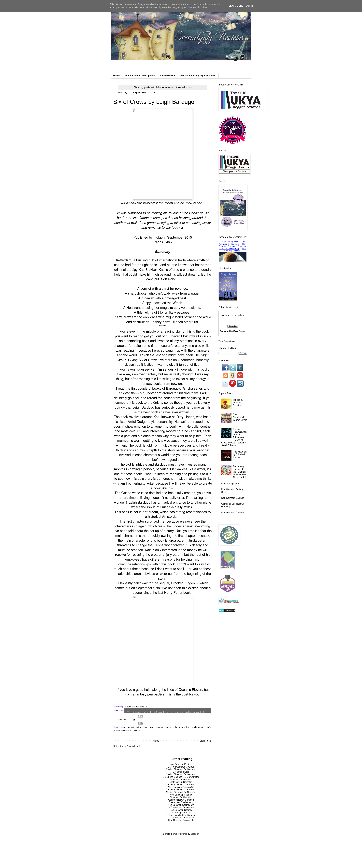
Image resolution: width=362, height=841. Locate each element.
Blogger (194, 834)
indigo (186, 727)
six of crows (135, 730)
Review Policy (167, 75)
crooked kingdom (155, 727)
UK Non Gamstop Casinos (181, 767)
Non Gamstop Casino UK (181, 820)
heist (181, 727)
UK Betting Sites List (181, 812)
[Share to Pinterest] (141, 723)
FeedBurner (239, 331)
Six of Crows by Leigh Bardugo (153, 101)
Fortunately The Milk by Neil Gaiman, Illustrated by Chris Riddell (239, 471)
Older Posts (205, 741)
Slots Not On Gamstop (181, 782)
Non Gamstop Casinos (232, 498)
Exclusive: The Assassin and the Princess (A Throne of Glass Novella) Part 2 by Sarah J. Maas (234, 437)
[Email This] (139, 716)
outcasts (125, 730)
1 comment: (122, 719)
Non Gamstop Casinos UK (181, 805)
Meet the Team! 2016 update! (139, 75)
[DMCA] (227, 611)
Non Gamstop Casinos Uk (181, 787)
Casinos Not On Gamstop (181, 784)
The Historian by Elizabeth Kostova (240, 454)
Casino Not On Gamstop (181, 802)
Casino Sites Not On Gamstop (181, 769)
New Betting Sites (230, 483)
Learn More (236, 6)
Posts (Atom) (133, 746)
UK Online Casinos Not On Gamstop (181, 777)
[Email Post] (134, 719)
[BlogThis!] (141, 716)
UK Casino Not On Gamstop (181, 807)
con (145, 727)
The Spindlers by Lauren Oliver (240, 417)
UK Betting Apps (181, 772)
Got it (249, 6)
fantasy (167, 727)
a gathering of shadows (131, 727)
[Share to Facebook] (139, 723)
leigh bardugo (196, 727)
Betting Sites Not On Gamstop (181, 815)
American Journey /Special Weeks (198, 75)
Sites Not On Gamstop (181, 779)
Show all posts (183, 87)
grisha (174, 727)
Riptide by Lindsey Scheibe (238, 402)
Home (116, 75)
